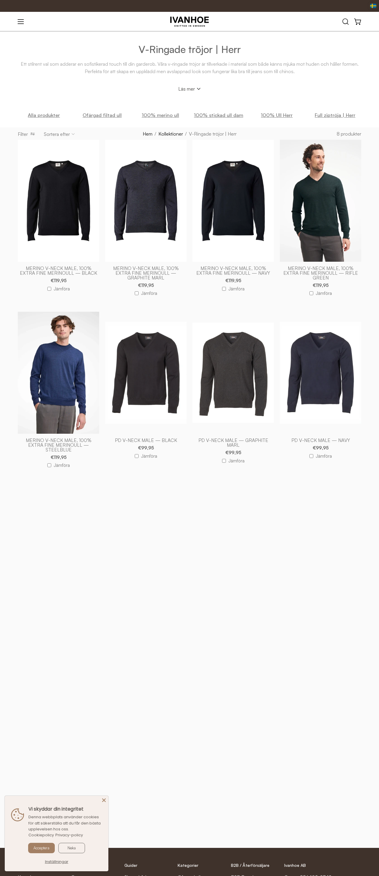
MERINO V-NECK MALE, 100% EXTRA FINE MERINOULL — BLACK (58, 271)
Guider (130, 865)
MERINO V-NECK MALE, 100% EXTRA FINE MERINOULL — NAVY (233, 271)
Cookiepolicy (41, 835)
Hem (147, 134)
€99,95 (146, 448)
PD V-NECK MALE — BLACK (146, 440)
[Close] (104, 800)
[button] (345, 21)
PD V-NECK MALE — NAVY (320, 440)
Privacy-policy (69, 835)
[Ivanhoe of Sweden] (189, 22)
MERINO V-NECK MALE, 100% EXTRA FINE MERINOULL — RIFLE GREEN (320, 273)
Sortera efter (57, 134)
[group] (189, 115)
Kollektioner (170, 134)
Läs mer (186, 89)
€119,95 (59, 280)
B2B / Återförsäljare (250, 865)
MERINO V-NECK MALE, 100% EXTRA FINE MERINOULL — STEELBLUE (58, 445)
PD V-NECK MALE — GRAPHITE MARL (233, 443)
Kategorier (188, 865)
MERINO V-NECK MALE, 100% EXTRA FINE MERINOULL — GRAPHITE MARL (146, 273)
